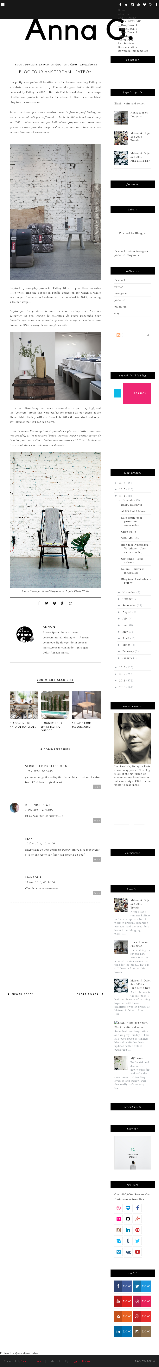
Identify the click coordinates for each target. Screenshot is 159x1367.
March (127, 645)
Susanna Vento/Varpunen (46, 591)
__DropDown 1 (127, 25)
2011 (122, 680)
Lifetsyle (121, 818)
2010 (122, 687)
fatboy (56, 64)
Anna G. (50, 626)
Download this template (133, 51)
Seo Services (126, 43)
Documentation (127, 47)
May (126, 631)
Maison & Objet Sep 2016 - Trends (140, 136)
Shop (118, 830)
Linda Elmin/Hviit (77, 591)
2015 (122, 489)
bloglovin (120, 306)
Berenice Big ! (37, 805)
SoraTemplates (32, 1361)
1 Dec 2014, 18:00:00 (39, 771)
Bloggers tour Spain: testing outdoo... (51, 726)
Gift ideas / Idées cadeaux (132, 560)
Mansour (33, 877)
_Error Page (125, 40)
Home (121, 10)
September (130, 605)
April (126, 638)
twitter (118, 287)
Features (135, 805)
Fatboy (93, 82)
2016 (122, 483)
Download (136, 830)
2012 (122, 674)
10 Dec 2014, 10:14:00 (40, 843)
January (128, 658)
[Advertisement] (136, 438)
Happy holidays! (131, 504)
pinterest (119, 300)
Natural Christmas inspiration (132, 570)
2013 (122, 667)
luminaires (88, 64)
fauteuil (71, 64)
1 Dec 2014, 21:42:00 (39, 809)
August (127, 612)
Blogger (140, 233)
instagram (120, 293)
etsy (116, 313)
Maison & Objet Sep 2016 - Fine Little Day (140, 156)
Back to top (144, 1361)
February (129, 651)
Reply (97, 787)
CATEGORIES (127, 17)
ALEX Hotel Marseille (135, 511)
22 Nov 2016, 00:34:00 (40, 882)
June (126, 625)
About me (124, 14)
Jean (29, 838)
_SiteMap (124, 36)
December (129, 500)
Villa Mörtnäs (130, 538)
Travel (139, 818)
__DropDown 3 (127, 32)
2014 (122, 496)
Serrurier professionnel (48, 766)
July (126, 618)
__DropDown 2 (127, 29)
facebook (120, 280)
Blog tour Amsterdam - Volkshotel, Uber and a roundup (136, 548)
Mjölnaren (136, 1058)
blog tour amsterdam (32, 64)
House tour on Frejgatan (139, 114)
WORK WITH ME (129, 21)
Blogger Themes (82, 1361)
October (128, 599)
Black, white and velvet (129, 103)
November (130, 592)
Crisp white (128, 531)
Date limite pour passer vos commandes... (131, 521)
